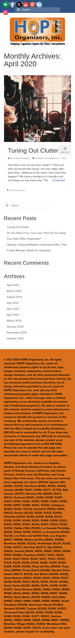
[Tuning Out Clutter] (37, 108)
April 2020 (13, 285)
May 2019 (13, 308)
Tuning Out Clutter (18, 227)
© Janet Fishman (21, 158)
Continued (58, 180)
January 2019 (15, 326)
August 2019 (14, 296)
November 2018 (16, 332)
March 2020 (14, 290)
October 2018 (15, 338)
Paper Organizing (17, 190)
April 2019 (13, 314)
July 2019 (12, 302)
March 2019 (14, 320)
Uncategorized (52, 158)
